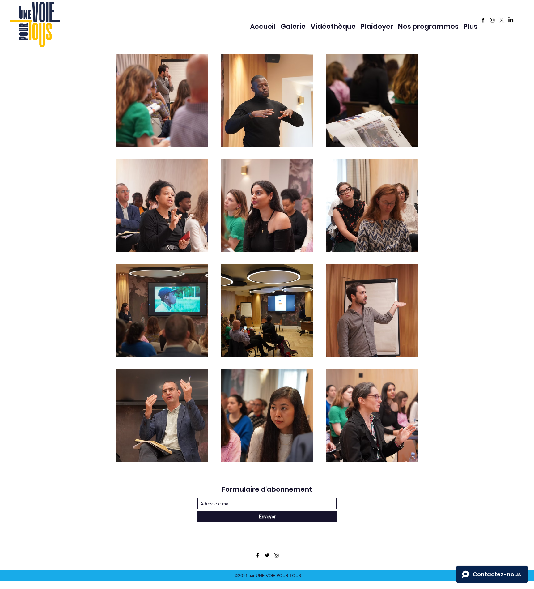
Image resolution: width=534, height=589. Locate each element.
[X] (501, 20)
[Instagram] (492, 20)
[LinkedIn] (511, 20)
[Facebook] (483, 20)
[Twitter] (267, 555)
